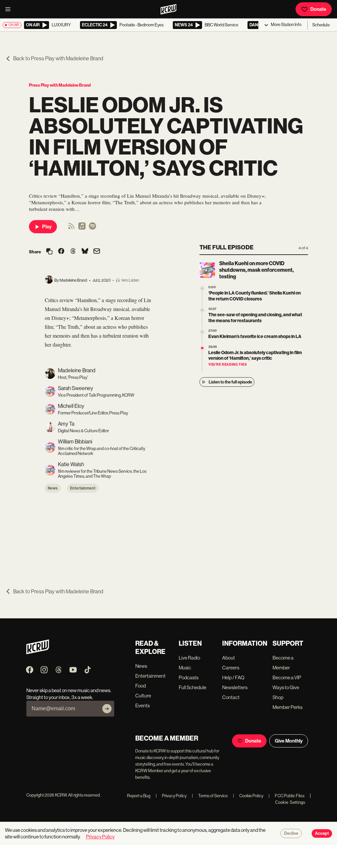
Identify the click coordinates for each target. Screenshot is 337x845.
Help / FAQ (233, 677)
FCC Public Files (286, 795)
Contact (231, 697)
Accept (322, 833)
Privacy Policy (171, 795)
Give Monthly (288, 741)
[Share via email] (96, 251)
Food (140, 686)
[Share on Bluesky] (85, 252)
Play (46, 227)
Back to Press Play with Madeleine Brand (58, 58)
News (53, 488)
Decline (291, 833)
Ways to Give (285, 687)
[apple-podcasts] (82, 228)
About (228, 658)
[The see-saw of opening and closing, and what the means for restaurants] (202, 310)
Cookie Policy (248, 795)
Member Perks (287, 707)
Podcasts (188, 677)
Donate (318, 9)
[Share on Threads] (73, 252)
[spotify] (92, 228)
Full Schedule (192, 687)
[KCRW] (37, 652)
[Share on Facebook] (61, 252)
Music (185, 667)
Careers (230, 667)
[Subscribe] (107, 708)
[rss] (71, 228)
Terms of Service (210, 795)
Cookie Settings (290, 802)
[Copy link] (49, 252)
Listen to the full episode (230, 382)
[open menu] (10, 9)
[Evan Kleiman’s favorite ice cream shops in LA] (202, 332)
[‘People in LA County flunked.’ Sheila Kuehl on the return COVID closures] (202, 288)
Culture (143, 695)
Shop (277, 697)
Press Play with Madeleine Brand (60, 85)
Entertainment (82, 488)
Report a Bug (138, 795)
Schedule (321, 24)
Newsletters (234, 687)
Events (142, 705)
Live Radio (189, 658)
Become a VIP (286, 677)
